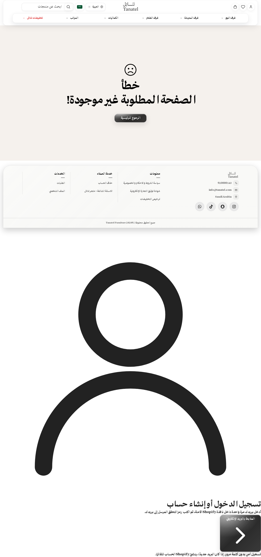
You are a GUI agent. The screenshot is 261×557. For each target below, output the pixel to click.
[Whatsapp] (199, 206)
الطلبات (61, 183)
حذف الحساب (105, 183)
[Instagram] (234, 206)
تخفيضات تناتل (35, 18)
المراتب (74, 18)
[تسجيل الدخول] (251, 7)
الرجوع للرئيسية (130, 118)
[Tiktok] (211, 206)
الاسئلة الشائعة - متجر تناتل (98, 191)
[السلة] (235, 7)
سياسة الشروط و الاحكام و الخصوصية (141, 183)
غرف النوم (230, 18)
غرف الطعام (152, 18)
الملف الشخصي (57, 191)
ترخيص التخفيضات (150, 199)
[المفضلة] (243, 7)
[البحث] (68, 7)
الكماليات (113, 18)
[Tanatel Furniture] (130, 6)
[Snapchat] (222, 206)
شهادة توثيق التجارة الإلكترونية (145, 191)
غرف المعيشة (191, 18)
